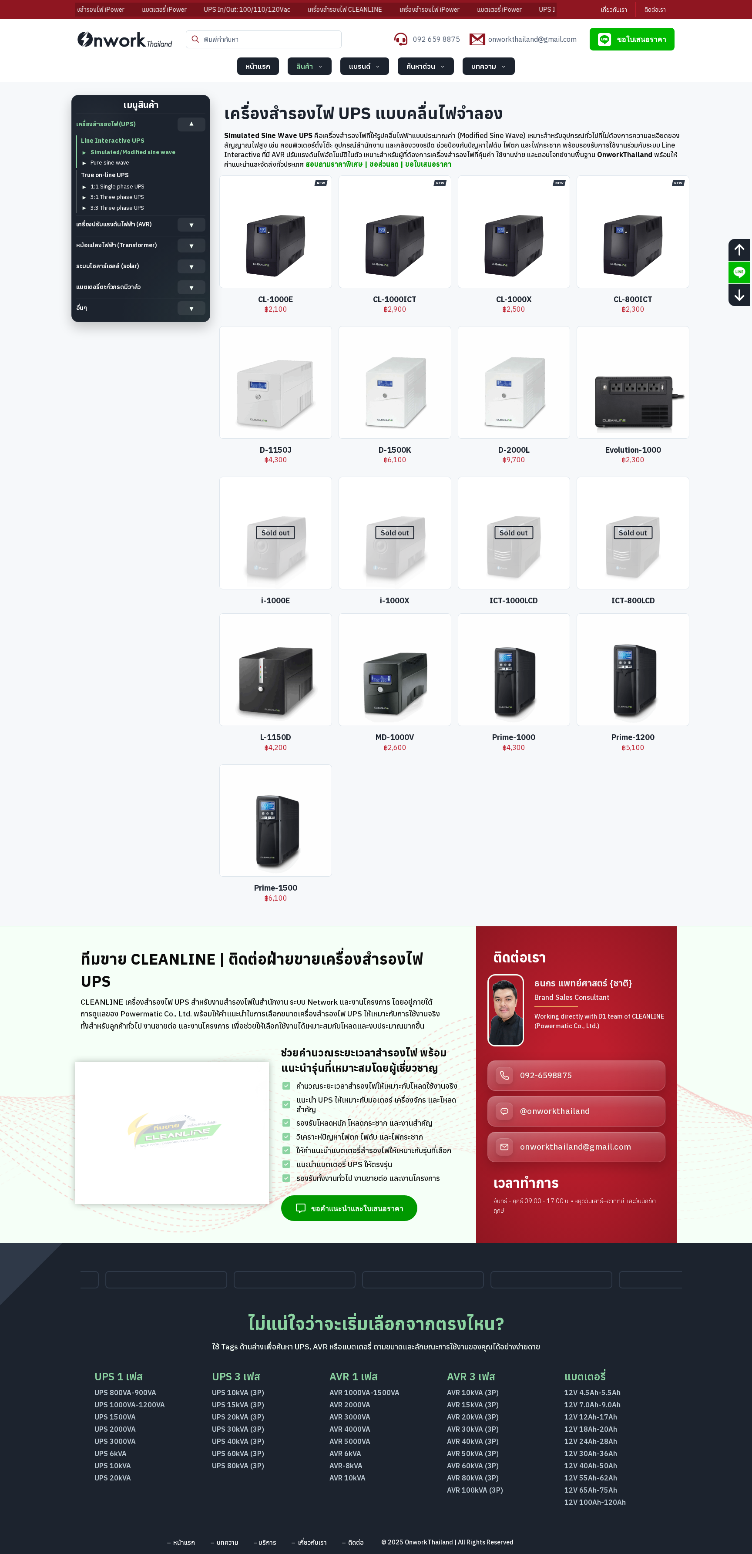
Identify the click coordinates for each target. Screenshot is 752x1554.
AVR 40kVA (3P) (473, 1441)
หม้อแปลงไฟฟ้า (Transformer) (116, 245)
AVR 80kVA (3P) (473, 1477)
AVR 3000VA (349, 1417)
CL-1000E (275, 299)
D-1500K (395, 450)
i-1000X (395, 600)
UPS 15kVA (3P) (238, 1404)
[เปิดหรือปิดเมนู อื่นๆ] (191, 308)
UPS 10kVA (112, 1465)
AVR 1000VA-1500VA (364, 1392)
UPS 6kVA (110, 1453)
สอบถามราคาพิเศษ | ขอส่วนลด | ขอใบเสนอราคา (378, 164)
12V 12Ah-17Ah (590, 1417)
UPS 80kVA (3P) (238, 1465)
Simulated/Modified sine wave (133, 152)
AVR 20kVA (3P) (473, 1417)
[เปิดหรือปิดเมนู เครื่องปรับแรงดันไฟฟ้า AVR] (191, 225)
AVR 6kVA (345, 1453)
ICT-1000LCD (514, 600)
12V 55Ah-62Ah (590, 1477)
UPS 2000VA (115, 1429)
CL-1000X (514, 299)
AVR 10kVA (347, 1477)
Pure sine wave (110, 162)
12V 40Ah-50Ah (590, 1465)
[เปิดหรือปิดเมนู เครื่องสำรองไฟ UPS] (191, 124)
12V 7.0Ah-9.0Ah (592, 1404)
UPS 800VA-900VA (125, 1392)
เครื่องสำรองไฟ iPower (382, 9)
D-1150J (276, 450)
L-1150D (275, 737)
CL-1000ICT (394, 299)
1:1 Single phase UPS (117, 186)
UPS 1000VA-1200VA (129, 1404)
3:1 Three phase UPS (117, 197)
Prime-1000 (513, 737)
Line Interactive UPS (112, 141)
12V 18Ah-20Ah (590, 1429)
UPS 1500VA (115, 1417)
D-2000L (514, 450)
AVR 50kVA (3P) (473, 1453)
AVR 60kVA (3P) (473, 1465)
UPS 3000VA (115, 1441)
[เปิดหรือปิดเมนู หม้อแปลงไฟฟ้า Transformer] (191, 245)
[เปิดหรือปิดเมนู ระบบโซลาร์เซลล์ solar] (191, 266)
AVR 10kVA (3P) (473, 1392)
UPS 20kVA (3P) (238, 1417)
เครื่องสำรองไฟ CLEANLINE (298, 9)
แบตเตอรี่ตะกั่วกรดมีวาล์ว (108, 287)
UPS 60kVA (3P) (238, 1453)
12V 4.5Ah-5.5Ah (592, 1392)
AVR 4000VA (349, 1429)
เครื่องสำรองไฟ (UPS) (106, 124)
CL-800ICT (633, 299)
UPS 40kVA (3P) (238, 1441)
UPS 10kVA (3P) (238, 1392)
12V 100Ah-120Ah (595, 1502)
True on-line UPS (105, 175)
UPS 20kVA (112, 1477)
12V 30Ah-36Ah (590, 1453)
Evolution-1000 (633, 450)
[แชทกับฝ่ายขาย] (739, 272)
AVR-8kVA (346, 1465)
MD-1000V (395, 737)
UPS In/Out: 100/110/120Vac (200, 9)
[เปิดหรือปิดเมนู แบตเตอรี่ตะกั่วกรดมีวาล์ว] (191, 287)
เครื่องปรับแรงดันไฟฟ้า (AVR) (114, 224)
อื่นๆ (81, 308)
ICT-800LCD (633, 600)
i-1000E (275, 600)
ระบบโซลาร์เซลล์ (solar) (107, 266)
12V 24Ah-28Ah (590, 1441)
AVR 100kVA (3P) (475, 1490)
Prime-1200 (633, 737)
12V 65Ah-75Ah (590, 1490)
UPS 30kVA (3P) (238, 1429)
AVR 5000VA (349, 1441)
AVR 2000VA (349, 1404)
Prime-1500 (275, 888)
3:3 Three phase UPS (117, 208)
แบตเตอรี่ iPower (117, 9)
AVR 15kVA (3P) (473, 1404)
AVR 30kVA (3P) (473, 1429)
